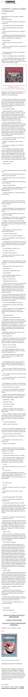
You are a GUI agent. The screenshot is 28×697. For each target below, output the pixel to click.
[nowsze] (1, 631)
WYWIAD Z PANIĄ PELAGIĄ (14, 620)
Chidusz (10, 2)
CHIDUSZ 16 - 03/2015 (16, 628)
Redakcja (4, 13)
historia (8, 628)
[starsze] (4, 631)
